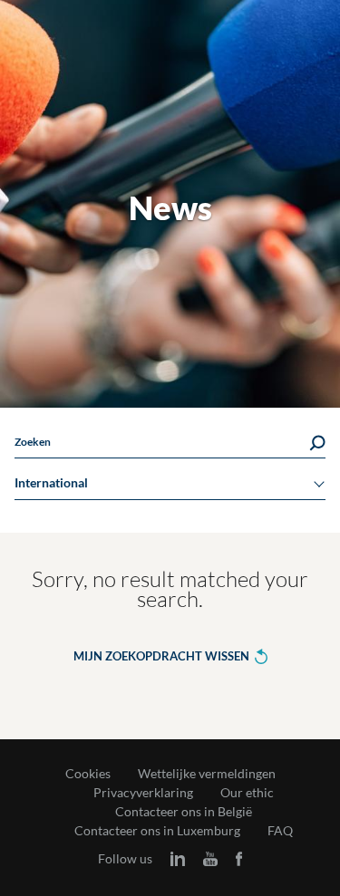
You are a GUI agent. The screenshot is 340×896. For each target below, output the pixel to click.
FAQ (280, 831)
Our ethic (247, 792)
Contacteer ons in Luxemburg (157, 831)
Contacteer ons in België (183, 811)
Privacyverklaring (143, 792)
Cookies (88, 773)
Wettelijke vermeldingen (207, 773)
